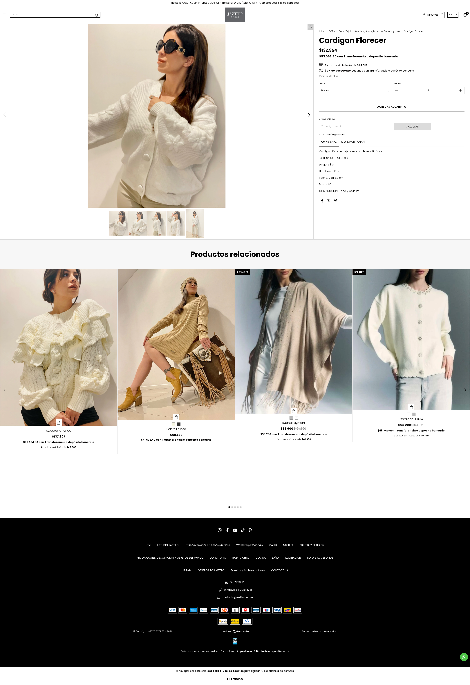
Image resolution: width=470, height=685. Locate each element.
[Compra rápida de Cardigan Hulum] (411, 407)
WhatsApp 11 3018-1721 (238, 590)
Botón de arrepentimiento (272, 651)
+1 (296, 418)
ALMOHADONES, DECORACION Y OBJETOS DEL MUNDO (170, 558)
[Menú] (6, 15)
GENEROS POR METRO (211, 570)
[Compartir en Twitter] (329, 201)
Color (322, 83)
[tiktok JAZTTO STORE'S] (242, 530)
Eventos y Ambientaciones (248, 570)
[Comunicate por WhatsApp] (464, 657)
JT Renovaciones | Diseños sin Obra (207, 545)
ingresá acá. (245, 651)
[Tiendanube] (235, 632)
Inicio (322, 31)
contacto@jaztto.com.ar (238, 597)
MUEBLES (288, 545)
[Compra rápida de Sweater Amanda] (59, 422)
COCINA (261, 558)
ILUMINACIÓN (293, 558)
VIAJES (273, 545)
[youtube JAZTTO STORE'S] (235, 530)
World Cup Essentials (249, 545)
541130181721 (237, 582)
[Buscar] (97, 15)
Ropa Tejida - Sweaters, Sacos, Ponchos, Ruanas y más (369, 31)
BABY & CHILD (240, 558)
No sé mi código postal (332, 134)
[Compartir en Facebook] (322, 201)
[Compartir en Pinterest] (336, 201)
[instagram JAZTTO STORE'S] (219, 530)
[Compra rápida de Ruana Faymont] (294, 411)
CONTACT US (279, 570)
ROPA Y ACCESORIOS (320, 558)
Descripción (329, 142)
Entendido (235, 679)
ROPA (332, 31)
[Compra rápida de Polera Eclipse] (176, 417)
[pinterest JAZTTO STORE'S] (250, 530)
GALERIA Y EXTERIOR (312, 545)
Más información (353, 142)
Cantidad (397, 83)
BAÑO (275, 558)
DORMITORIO (218, 558)
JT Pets (186, 570)
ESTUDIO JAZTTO (168, 545)
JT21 (148, 545)
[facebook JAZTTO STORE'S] (227, 530)
